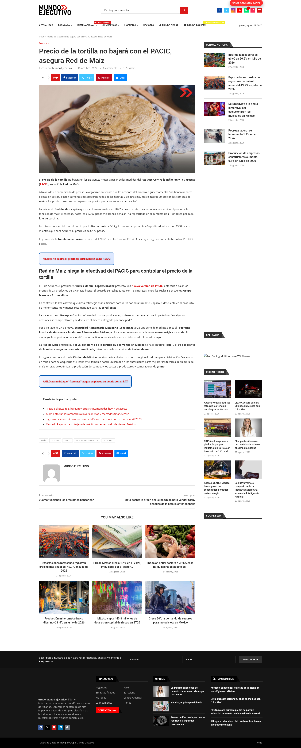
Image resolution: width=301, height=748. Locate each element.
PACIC (44, 184)
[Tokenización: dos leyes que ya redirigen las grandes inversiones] (161, 721)
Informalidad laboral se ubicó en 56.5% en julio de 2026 (244, 58)
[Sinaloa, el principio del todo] (161, 706)
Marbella (101, 697)
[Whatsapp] (246, 10)
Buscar (184, 10)
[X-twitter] (47, 727)
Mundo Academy (196, 23)
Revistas (148, 25)
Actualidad (46, 25)
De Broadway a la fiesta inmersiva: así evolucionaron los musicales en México (243, 109)
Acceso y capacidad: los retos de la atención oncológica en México (217, 406)
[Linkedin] (60, 727)
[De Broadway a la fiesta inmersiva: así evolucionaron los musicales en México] (214, 109)
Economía (64, 25)
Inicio (42, 36)
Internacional (87, 23)
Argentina (101, 687)
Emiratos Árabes (105, 692)
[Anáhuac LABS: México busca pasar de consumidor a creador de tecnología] (217, 469)
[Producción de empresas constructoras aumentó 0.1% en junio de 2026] (214, 158)
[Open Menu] (259, 10)
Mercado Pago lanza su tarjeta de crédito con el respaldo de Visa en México (91, 424)
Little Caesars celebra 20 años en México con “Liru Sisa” (247, 406)
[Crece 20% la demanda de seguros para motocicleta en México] (170, 597)
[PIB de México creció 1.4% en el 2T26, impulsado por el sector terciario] (117, 541)
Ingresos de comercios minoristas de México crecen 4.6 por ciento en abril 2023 (94, 419)
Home (259, 742)
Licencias (130, 25)
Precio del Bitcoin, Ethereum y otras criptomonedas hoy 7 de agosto (86, 408)
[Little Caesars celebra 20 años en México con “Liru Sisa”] (248, 389)
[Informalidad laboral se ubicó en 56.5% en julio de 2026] (214, 60)
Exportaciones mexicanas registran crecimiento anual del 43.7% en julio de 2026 (63, 566)
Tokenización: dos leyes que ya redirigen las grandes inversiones (188, 721)
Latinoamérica (104, 703)
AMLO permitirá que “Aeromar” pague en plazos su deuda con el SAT (85, 381)
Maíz (43, 440)
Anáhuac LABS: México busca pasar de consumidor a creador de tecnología (217, 488)
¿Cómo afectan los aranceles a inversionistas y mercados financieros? (87, 414)
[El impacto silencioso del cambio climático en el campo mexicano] (248, 427)
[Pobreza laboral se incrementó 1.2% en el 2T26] (214, 136)
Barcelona (129, 692)
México (55, 440)
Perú (126, 687)
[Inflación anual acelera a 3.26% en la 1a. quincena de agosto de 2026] (170, 541)
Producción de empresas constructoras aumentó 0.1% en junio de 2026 (244, 157)
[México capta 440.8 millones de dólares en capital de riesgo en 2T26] (117, 597)
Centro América (133, 697)
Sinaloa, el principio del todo (186, 702)
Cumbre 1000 (109, 25)
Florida (128, 703)
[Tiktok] (252, 10)
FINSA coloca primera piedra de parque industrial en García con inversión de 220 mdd (217, 446)
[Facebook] (219, 10)
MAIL (115, 710)
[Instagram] (233, 10)
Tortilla (108, 440)
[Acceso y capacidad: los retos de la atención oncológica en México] (217, 389)
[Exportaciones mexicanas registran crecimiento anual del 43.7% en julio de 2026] (64, 541)
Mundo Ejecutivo (62, 68)
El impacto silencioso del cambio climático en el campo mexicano (248, 444)
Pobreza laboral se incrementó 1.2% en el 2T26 (242, 134)
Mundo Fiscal (170, 25)
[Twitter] (226, 10)
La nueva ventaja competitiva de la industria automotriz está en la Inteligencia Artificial (247, 490)
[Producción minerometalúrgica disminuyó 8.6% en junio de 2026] (64, 597)
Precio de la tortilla (87, 440)
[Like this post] (56, 77)
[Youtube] (239, 10)
